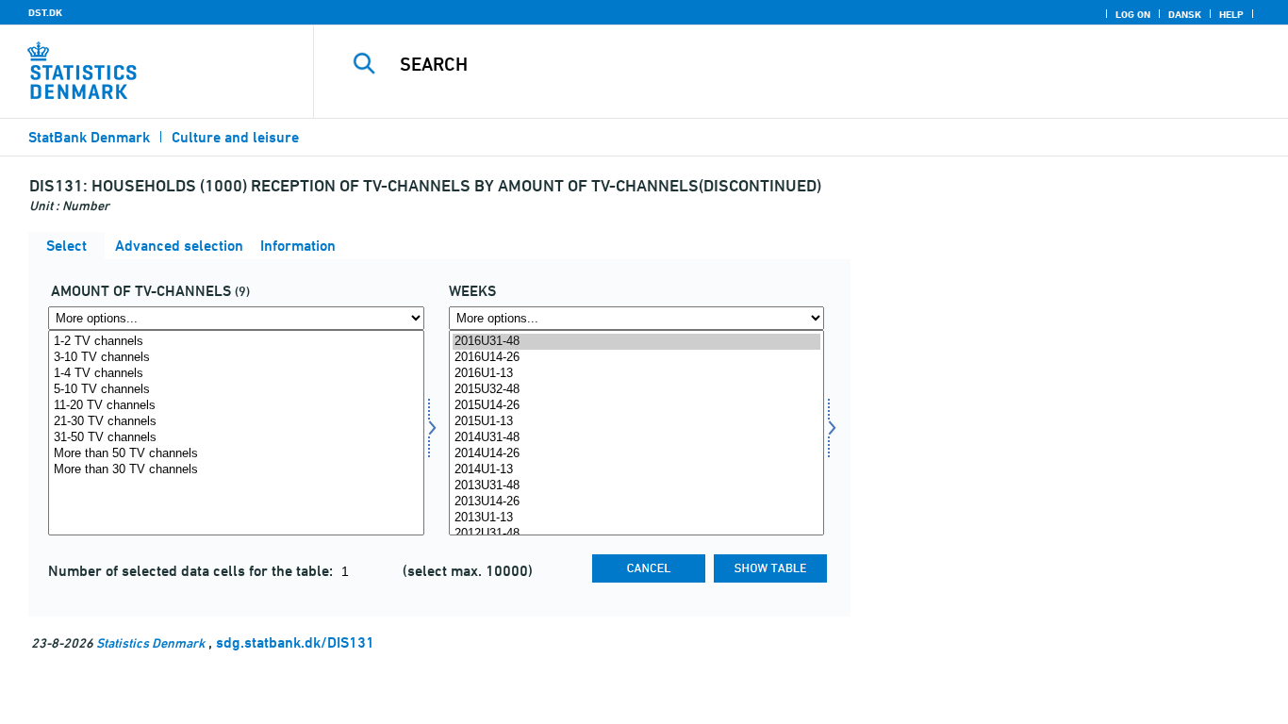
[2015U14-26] (637, 406)
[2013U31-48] (637, 486)
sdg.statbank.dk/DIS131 (295, 642)
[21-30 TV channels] (236, 422)
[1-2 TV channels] (236, 342)
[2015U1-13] (637, 422)
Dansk (1184, 14)
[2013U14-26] (637, 502)
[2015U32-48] (637, 390)
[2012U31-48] (637, 534)
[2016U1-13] (637, 374)
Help (1231, 14)
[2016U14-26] (637, 358)
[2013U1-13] (637, 518)
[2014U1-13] (637, 470)
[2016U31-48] (637, 342)
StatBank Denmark (89, 137)
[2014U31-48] (637, 438)
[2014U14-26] (637, 454)
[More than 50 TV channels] (236, 454)
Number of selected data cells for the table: (192, 571)
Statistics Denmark (150, 642)
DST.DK (45, 12)
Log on (1132, 14)
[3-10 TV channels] (236, 358)
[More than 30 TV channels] (236, 470)
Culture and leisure (235, 137)
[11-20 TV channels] (236, 406)
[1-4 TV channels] (236, 374)
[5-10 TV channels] (236, 390)
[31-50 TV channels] (236, 438)
